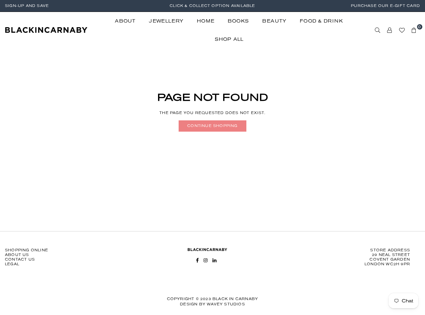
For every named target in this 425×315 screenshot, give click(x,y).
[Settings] (390, 30)
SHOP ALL (229, 39)
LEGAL (12, 264)
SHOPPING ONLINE (26, 250)
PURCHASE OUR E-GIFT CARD (385, 6)
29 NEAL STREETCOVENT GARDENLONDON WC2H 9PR (387, 259)
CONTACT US (20, 259)
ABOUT (125, 21)
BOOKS (238, 21)
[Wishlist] (402, 30)
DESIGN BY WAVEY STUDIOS (212, 304)
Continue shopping (212, 126)
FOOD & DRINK (321, 21)
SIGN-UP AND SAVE (27, 6)
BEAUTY (274, 21)
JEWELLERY (166, 21)
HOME (205, 21)
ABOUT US (17, 255)
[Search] (378, 30)
